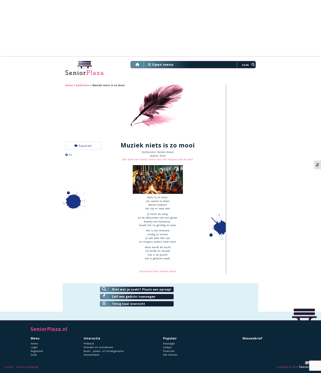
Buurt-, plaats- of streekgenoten (104, 351)
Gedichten (83, 85)
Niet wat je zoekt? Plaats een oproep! (141, 289)
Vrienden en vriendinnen (98, 347)
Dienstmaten (91, 354)
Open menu (162, 64)
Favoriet (85, 146)
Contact (9, 366)
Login (34, 347)
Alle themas (170, 354)
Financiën (169, 351)
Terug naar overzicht (128, 304)
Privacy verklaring (27, 366)
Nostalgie (169, 343)
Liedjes (167, 347)
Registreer (37, 351)
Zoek (34, 354)
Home (69, 85)
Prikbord (89, 343)
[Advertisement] (160, 30)
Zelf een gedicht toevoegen (133, 297)
